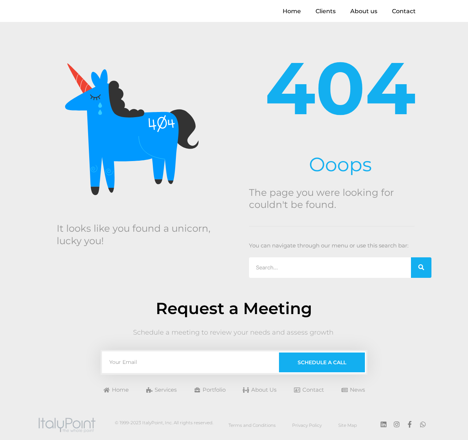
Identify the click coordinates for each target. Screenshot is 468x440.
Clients (326, 11)
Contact (404, 11)
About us (363, 11)
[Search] (421, 267)
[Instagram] (396, 424)
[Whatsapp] (423, 424)
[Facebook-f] (409, 424)
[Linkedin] (383, 424)
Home (292, 11)
